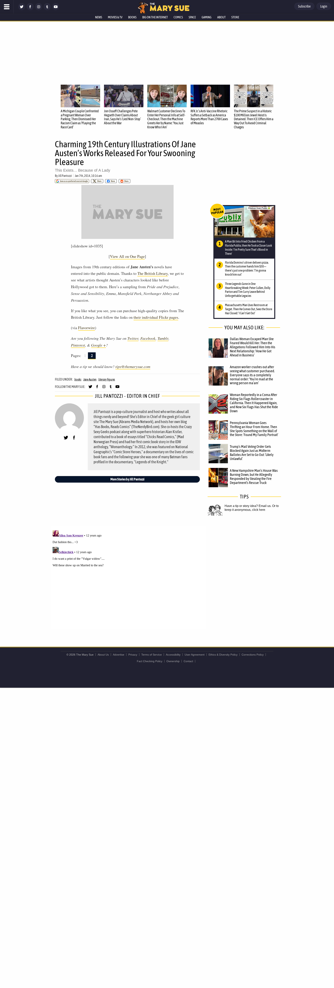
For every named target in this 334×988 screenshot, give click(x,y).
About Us (103, 654)
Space (192, 17)
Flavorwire (86, 327)
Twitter (132, 338)
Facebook (148, 338)
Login (323, 6)
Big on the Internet (155, 17)
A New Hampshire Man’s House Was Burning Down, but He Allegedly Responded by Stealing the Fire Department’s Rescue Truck (254, 476)
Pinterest (78, 345)
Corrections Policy (253, 654)
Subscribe (304, 6)
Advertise (118, 654)
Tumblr (163, 338)
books (77, 379)
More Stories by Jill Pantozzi (127, 479)
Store (235, 17)
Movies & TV (115, 17)
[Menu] (7, 7)
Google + (98, 345)
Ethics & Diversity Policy (223, 654)
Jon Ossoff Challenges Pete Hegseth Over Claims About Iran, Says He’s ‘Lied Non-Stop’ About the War (122, 117)
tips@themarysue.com (132, 366)
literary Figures (106, 379)
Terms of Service (151, 654)
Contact (188, 661)
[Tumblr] (47, 9)
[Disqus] (128, 577)
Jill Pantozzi (65, 175)
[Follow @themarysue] (21, 9)
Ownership (173, 661)
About (221, 17)
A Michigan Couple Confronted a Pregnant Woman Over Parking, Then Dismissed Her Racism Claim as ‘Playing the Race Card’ (80, 119)
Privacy (132, 654)
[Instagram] (38, 9)
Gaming (206, 17)
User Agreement (194, 654)
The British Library (152, 273)
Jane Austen (89, 379)
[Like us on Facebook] (30, 9)
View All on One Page (127, 256)
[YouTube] (55, 9)
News (98, 17)
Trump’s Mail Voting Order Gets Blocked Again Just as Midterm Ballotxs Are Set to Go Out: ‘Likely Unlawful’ (252, 452)
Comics (178, 17)
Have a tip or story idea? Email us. (248, 506)
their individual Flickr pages (156, 317)
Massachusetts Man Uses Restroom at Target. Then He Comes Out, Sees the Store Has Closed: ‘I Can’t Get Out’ (248, 309)
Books (132, 17)
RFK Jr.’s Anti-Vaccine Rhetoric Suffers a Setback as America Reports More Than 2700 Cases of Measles (209, 117)
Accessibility (173, 654)
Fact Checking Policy (149, 661)
